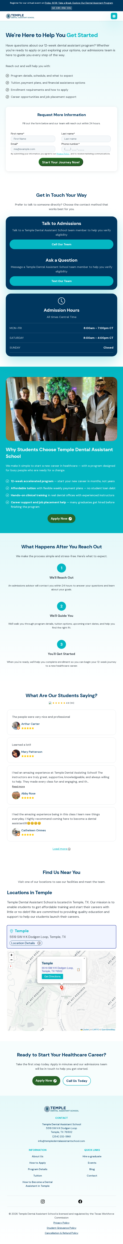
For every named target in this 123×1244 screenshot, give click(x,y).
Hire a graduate (92, 1156)
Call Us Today (76, 1081)
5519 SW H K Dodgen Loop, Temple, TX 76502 (58, 969)
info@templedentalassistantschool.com (61, 1141)
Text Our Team (61, 281)
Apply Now (59, 518)
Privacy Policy (63, 153)
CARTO (95, 1029)
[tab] (61, 936)
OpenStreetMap (108, 1029)
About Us (37, 1156)
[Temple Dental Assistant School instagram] (43, 1201)
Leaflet (85, 1029)
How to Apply (37, 1162)
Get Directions (52, 976)
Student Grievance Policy (61, 1228)
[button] (62, 987)
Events (92, 1162)
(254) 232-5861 (61, 1136)
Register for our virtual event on (61, 2)
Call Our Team (61, 244)
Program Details (37, 1169)
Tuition (37, 1175)
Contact (92, 1175)
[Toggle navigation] (114, 16)
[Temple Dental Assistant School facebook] (80, 1201)
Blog (92, 1169)
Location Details (23, 943)
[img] (61, 991)
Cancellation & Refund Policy (61, 1233)
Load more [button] (60, 849)
